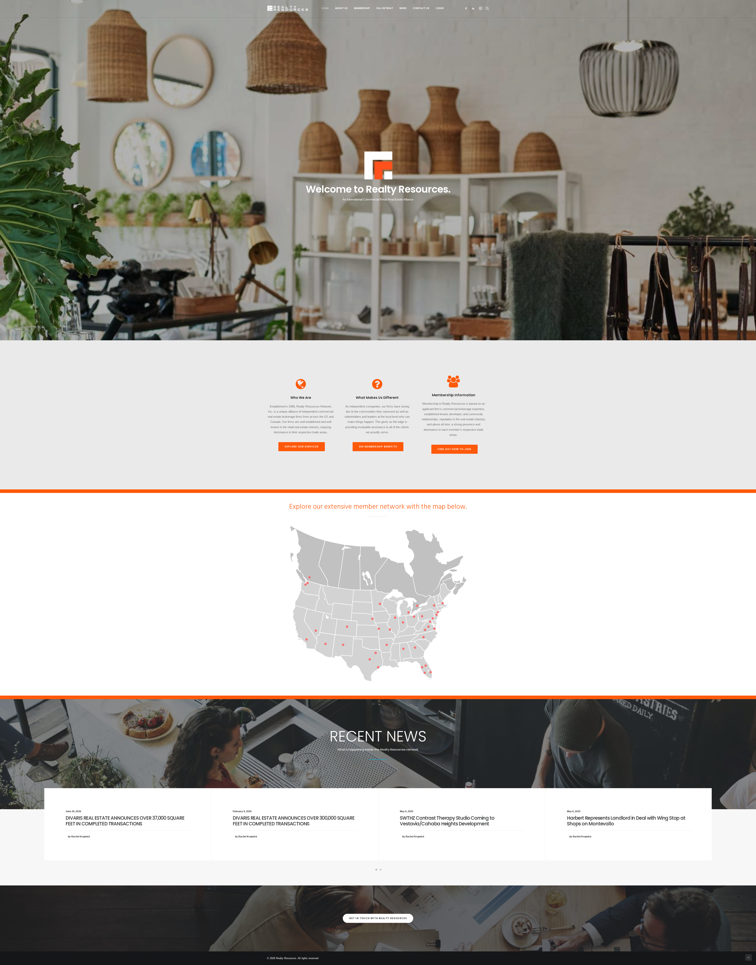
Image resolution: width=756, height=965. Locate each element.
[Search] (486, 8)
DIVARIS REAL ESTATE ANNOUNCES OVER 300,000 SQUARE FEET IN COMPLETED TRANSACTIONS (293, 821)
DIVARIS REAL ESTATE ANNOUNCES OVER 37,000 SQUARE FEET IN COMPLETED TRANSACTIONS (125, 821)
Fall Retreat (384, 8)
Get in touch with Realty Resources (378, 918)
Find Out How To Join (454, 449)
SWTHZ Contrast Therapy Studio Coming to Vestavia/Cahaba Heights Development (447, 821)
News (403, 8)
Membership (362, 8)
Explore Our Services (302, 446)
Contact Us (421, 8)
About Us (341, 8)
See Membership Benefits (378, 446)
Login (440, 8)
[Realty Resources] (287, 8)
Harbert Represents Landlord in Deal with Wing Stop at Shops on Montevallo (626, 821)
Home (325, 8)
